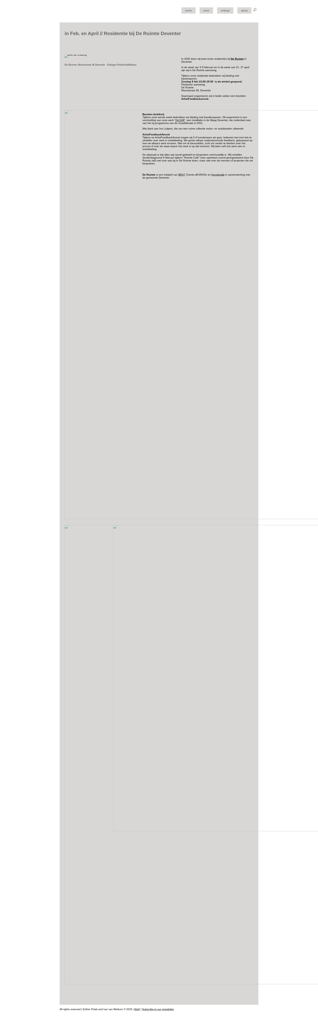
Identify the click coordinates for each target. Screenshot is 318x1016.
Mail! (137, 1009)
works (188, 10)
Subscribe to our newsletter (158, 1009)
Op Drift (179, 120)
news (206, 10)
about (244, 10)
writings (225, 10)
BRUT (181, 174)
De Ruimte (237, 58)
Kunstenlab (218, 174)
